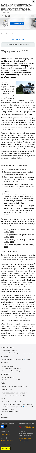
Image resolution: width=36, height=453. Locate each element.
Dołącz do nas (6, 386)
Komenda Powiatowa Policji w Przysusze (14, 402)
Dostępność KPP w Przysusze (11, 411)
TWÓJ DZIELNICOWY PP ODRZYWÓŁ (14, 395)
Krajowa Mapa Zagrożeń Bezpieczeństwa (14, 371)
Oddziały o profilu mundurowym (11, 368)
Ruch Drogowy (5, 374)
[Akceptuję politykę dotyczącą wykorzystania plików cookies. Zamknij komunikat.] (33, 1)
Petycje (12, 409)
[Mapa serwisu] (6, 16)
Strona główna (5, 34)
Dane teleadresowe (8, 359)
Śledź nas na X (5, 426)
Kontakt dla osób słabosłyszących (12, 406)
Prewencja (4, 363)
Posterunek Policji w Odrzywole (11, 353)
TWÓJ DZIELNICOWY (6, 390)
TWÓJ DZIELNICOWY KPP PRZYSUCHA (14, 393)
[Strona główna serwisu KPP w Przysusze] (3, 16)
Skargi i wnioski (28, 406)
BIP (2, 415)
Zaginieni (27, 359)
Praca (3, 383)
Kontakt (3, 399)
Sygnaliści (5, 409)
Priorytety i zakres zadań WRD (11, 380)
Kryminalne (4, 356)
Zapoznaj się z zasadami (25, 438)
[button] (32, 16)
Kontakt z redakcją (5, 434)
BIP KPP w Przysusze (29, 427)
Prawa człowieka (28, 353)
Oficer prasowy (27, 404)
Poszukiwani (19, 359)
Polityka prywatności (24, 441)
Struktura (14, 350)
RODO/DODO (4, 417)
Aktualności (14, 34)
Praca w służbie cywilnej (19, 386)
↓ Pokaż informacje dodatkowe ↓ (18, 44)
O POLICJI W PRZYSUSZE (7, 347)
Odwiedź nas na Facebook (2, 426)
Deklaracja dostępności (6, 440)
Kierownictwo (6, 350)
